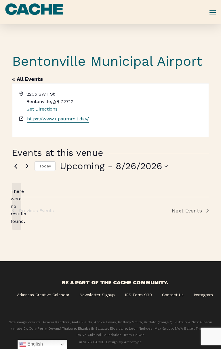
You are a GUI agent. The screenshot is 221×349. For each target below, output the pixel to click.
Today (45, 166)
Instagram (203, 294)
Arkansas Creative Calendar (43, 294)
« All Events (27, 79)
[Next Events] (26, 166)
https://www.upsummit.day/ (58, 119)
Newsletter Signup (97, 294)
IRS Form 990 (138, 294)
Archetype (133, 342)
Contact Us (173, 294)
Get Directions (42, 109)
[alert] (16, 206)
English (34, 343)
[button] (212, 12)
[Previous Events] (15, 166)
